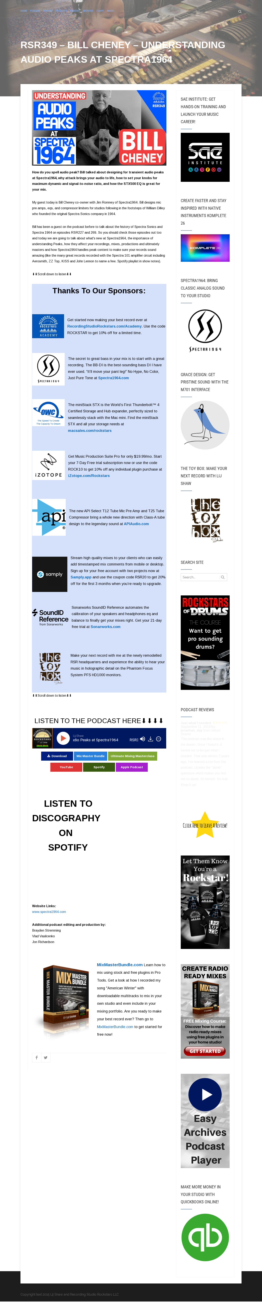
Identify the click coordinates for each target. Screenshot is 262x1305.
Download (59, 756)
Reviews (75, 10)
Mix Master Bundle (91, 756)
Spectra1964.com (113, 378)
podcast (35, 10)
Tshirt (100, 10)
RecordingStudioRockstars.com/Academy (104, 326)
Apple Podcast (132, 767)
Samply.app (81, 577)
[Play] (64, 738)
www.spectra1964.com (49, 912)
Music (110, 10)
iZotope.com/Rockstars (89, 476)
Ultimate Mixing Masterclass (133, 756)
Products (61, 10)
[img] (158, 738)
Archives (88, 10)
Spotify (99, 767)
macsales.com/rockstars (90, 431)
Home (23, 10)
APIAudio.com (136, 524)
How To (47, 10)
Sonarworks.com (106, 627)
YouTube (66, 767)
